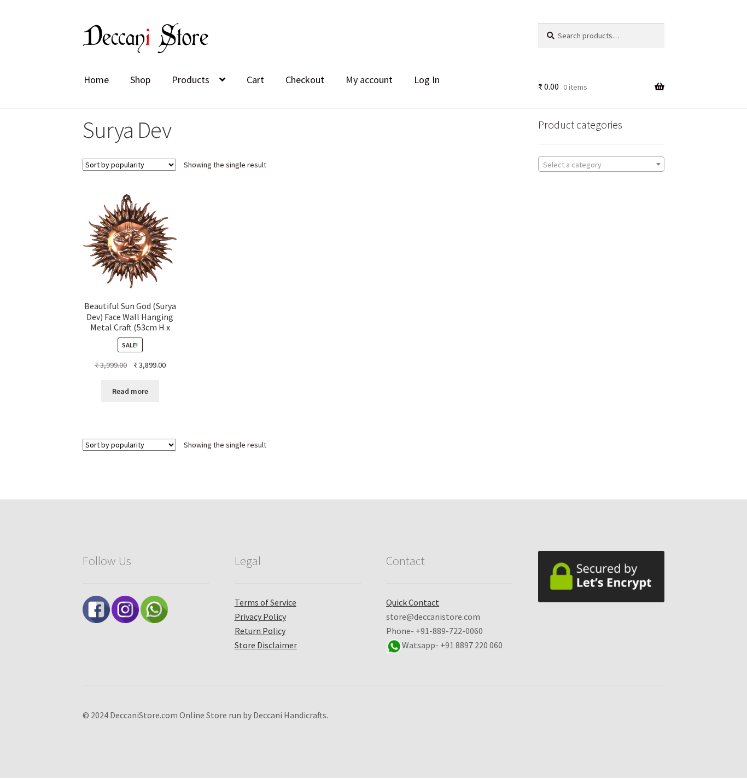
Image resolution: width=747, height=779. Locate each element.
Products (190, 79)
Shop (140, 79)
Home (96, 79)
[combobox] (601, 164)
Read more (130, 391)
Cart (255, 79)
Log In (427, 79)
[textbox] (601, 164)
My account (369, 79)
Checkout (304, 79)
